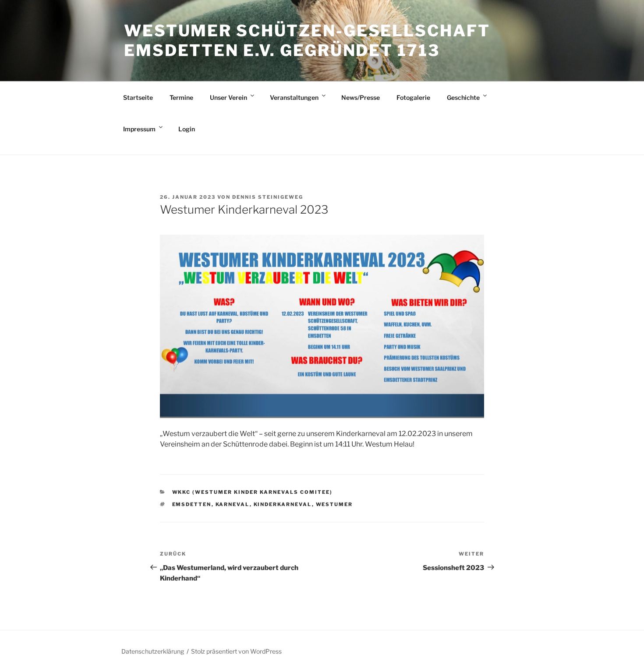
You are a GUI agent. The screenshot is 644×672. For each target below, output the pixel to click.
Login (186, 129)
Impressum (139, 129)
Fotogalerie (413, 97)
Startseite (138, 97)
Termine (181, 97)
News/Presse (360, 97)
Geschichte (463, 97)
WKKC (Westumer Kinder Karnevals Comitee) (252, 492)
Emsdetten (192, 504)
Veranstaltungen (294, 97)
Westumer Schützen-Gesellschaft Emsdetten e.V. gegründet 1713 (307, 40)
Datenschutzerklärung (152, 651)
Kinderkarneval (283, 504)
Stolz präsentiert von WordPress (236, 651)
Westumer (334, 504)
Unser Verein (228, 97)
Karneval (233, 504)
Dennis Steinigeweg (267, 197)
